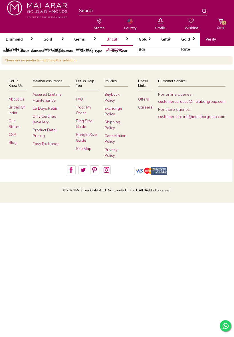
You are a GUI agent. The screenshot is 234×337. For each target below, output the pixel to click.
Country (130, 28)
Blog (13, 142)
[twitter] (82, 169)
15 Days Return (46, 108)
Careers (145, 107)
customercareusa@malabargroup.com (191, 101)
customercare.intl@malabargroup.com (191, 116)
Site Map (83, 148)
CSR (12, 134)
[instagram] (106, 169)
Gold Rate (185, 41)
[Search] (201, 12)
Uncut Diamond (115, 41)
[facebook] (71, 169)
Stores (99, 28)
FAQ (79, 99)
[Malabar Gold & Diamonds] (37, 9)
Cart (220, 25)
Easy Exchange (46, 143)
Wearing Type (91, 51)
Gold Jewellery (52, 41)
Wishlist (191, 28)
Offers (143, 99)
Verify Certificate (215, 41)
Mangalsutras (62, 51)
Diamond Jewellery (14, 41)
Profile (160, 28)
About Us (16, 99)
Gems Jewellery (83, 41)
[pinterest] (94, 169)
